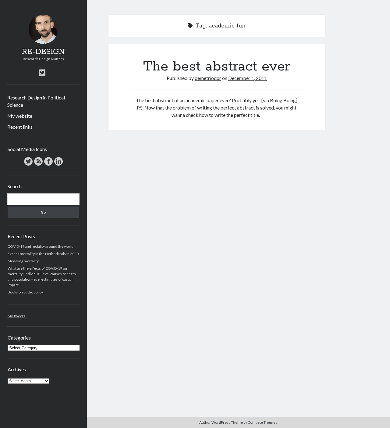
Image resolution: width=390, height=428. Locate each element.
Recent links (20, 127)
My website (19, 116)
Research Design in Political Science (36, 101)
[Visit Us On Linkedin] (58, 165)
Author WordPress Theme (221, 422)
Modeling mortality (23, 261)
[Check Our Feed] (38, 165)
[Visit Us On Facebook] (48, 165)
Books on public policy (25, 292)
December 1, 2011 (247, 78)
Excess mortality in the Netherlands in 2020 (43, 253)
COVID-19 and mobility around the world (40, 246)
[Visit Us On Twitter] (28, 165)
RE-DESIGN (43, 52)
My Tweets (16, 316)
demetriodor (208, 78)
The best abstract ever (216, 66)
